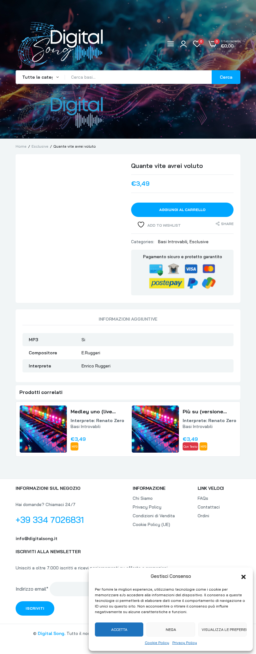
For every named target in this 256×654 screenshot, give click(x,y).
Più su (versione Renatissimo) (203, 412)
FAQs (203, 498)
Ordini (203, 516)
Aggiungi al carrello (182, 209)
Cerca (226, 77)
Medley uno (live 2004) (91, 412)
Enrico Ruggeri (96, 366)
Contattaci (209, 507)
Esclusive (40, 146)
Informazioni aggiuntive (128, 319)
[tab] (128, 320)
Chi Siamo (143, 498)
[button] (243, 576)
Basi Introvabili (172, 241)
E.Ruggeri (90, 353)
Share (227, 223)
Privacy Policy (184, 642)
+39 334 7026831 (50, 519)
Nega (171, 629)
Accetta (119, 629)
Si (83, 339)
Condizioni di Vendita (154, 516)
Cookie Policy (157, 642)
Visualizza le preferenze (224, 629)
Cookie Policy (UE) (151, 524)
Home (21, 146)
